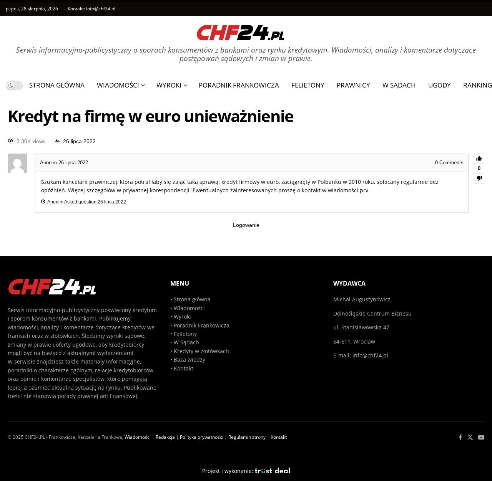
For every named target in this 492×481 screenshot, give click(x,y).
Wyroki (168, 85)
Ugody (439, 85)
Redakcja (165, 437)
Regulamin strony (247, 437)
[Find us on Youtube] (481, 437)
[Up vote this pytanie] (479, 159)
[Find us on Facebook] (460, 437)
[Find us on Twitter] (470, 437)
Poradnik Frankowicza (239, 85)
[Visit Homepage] (240, 29)
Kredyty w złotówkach (201, 351)
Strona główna (192, 299)
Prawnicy (353, 85)
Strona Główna (57, 85)
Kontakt (183, 368)
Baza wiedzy (189, 359)
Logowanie (246, 225)
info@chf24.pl (100, 8)
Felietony (307, 85)
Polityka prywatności (201, 437)
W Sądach (399, 85)
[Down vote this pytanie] (479, 179)
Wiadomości (118, 85)
